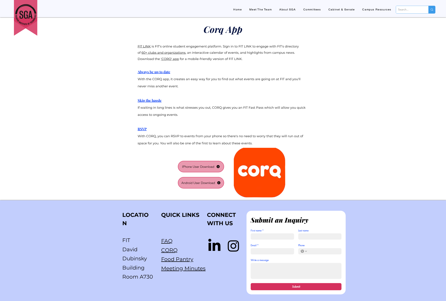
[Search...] (431, 9)
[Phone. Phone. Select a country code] (303, 251)
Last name (303, 230)
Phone (301, 245)
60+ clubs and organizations (163, 53)
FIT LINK (144, 46)
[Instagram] (233, 246)
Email (255, 245)
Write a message (260, 260)
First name (257, 230)
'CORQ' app (170, 59)
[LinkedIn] (214, 246)
